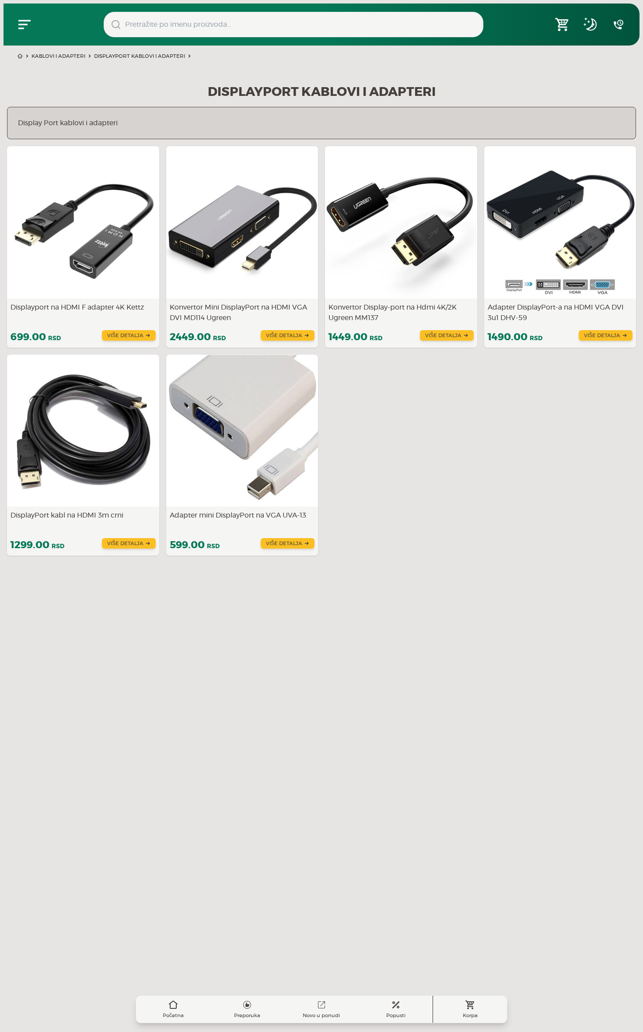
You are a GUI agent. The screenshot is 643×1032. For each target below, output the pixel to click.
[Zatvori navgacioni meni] (24, 24)
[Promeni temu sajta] (590, 24)
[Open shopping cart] (562, 24)
